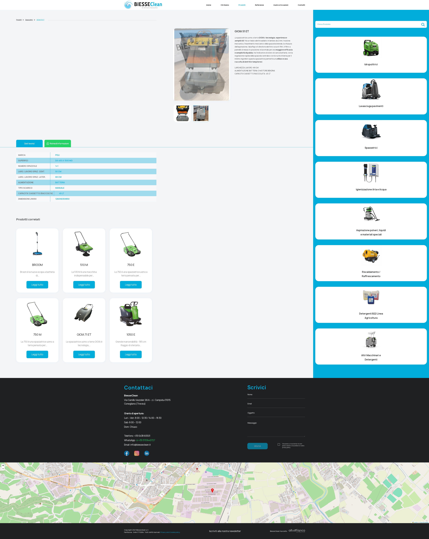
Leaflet (416, 522)
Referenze (259, 5)
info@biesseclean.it (140, 444)
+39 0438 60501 (142, 435)
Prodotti (242, 5)
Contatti (301, 5)
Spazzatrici (29, 20)
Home (208, 5)
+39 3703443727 (146, 440)
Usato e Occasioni (280, 5)
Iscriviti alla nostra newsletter (225, 531)
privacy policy (286, 447)
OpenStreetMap (424, 522)
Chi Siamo (225, 5)
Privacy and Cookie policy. (170, 532)
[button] (212, 490)
